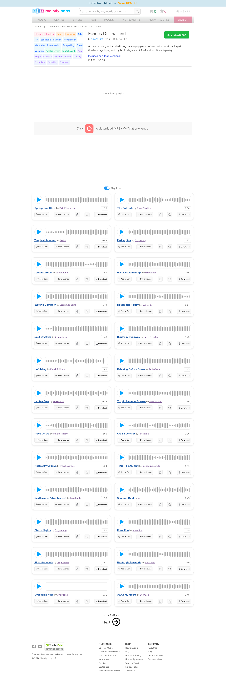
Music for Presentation (109, 651)
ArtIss (63, 240)
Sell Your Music (155, 659)
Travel (80, 45)
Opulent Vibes (43, 272)
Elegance (39, 34)
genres (59, 20)
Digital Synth (69, 51)
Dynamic (58, 56)
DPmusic (144, 594)
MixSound (150, 272)
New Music (104, 659)
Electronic (70, 34)
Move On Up (41, 433)
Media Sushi (155, 401)
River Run (123, 530)
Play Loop (116, 188)
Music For (54, 26)
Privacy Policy (131, 666)
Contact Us (130, 670)
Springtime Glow (45, 208)
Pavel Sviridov (144, 208)
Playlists (102, 663)
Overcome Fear (43, 594)
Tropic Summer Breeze (131, 401)
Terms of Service (133, 663)
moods (109, 20)
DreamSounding (68, 304)
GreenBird (97, 39)
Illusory (77, 56)
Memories (40, 45)
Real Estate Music (70, 26)
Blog (150, 651)
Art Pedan (62, 594)
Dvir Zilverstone (67, 208)
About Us (152, 647)
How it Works (159, 20)
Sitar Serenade (43, 562)
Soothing (64, 62)
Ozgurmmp (140, 240)
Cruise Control (126, 433)
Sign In (185, 11)
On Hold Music (106, 647)
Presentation (53, 45)
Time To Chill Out (128, 466)
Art (36, 39)
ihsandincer (61, 337)
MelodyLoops (40, 26)
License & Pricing (133, 655)
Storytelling (68, 45)
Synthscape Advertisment (50, 498)
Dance (60, 34)
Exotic (68, 56)
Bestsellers (104, 666)
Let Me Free (41, 401)
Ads (80, 34)
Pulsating (52, 62)
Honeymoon (70, 39)
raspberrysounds (151, 466)
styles (77, 20)
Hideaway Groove (45, 466)
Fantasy (50, 34)
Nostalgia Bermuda (129, 562)
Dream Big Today (128, 304)
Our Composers (155, 655)
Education (46, 39)
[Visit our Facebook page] (34, 646)
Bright (38, 56)
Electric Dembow (45, 304)
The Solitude (125, 208)
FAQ (127, 651)
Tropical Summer (45, 240)
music (42, 20)
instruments (131, 20)
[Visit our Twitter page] (40, 646)
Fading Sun (124, 240)
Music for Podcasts (107, 655)
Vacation (39, 51)
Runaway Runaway (128, 337)
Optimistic (40, 62)
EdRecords (58, 401)
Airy (80, 51)
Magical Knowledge (129, 272)
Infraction (144, 433)
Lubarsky (147, 304)
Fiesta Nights (42, 530)
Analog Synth (53, 51)
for (93, 20)
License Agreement (134, 659)
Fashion (57, 39)
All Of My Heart (126, 594)
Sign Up (183, 20)
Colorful (47, 56)
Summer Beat (125, 498)
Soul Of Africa (42, 337)
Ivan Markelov (77, 498)
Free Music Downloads (109, 670)
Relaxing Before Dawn (131, 369)
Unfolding (40, 369)
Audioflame (154, 369)
